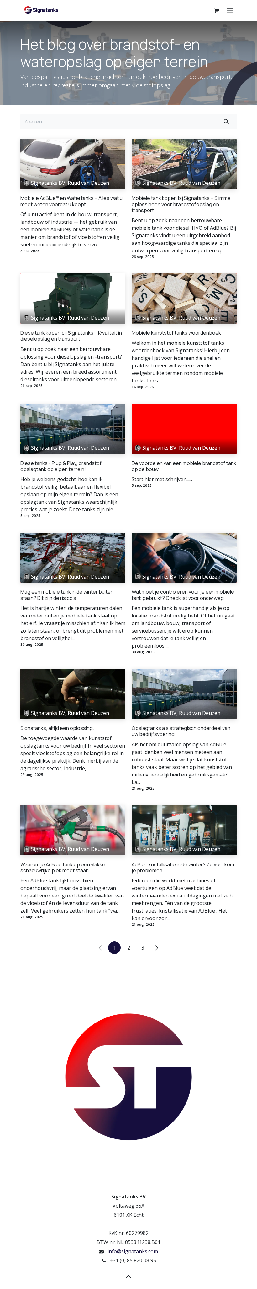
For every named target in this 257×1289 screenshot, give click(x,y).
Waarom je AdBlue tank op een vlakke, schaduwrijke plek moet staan (63, 868)
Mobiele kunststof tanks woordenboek (176, 333)
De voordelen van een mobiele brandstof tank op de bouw (184, 466)
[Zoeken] (226, 121)
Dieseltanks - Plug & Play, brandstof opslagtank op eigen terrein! (61, 466)
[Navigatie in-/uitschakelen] (230, 10)
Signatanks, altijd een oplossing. (57, 728)
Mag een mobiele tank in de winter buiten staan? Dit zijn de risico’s (66, 595)
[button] (128, 1276)
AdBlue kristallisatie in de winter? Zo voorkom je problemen (183, 868)
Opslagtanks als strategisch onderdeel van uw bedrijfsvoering (181, 731)
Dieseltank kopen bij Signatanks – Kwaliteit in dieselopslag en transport (71, 336)
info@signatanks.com (133, 1251)
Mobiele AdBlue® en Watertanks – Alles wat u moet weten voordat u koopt (71, 201)
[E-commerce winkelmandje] (216, 10)
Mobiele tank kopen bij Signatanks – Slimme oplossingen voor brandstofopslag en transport (181, 204)
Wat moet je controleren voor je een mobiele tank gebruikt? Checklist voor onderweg (183, 595)
